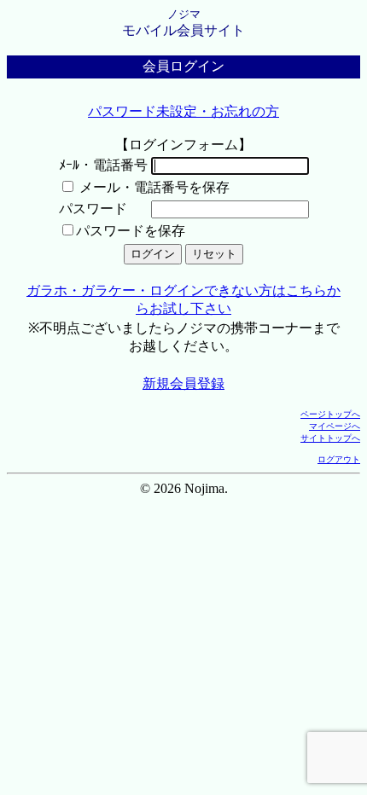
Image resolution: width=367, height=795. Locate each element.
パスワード (93, 208)
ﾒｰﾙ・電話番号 (103, 165)
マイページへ (334, 426)
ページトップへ (330, 414)
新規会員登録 (183, 383)
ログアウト (338, 459)
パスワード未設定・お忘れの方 (183, 111)
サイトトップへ (330, 438)
